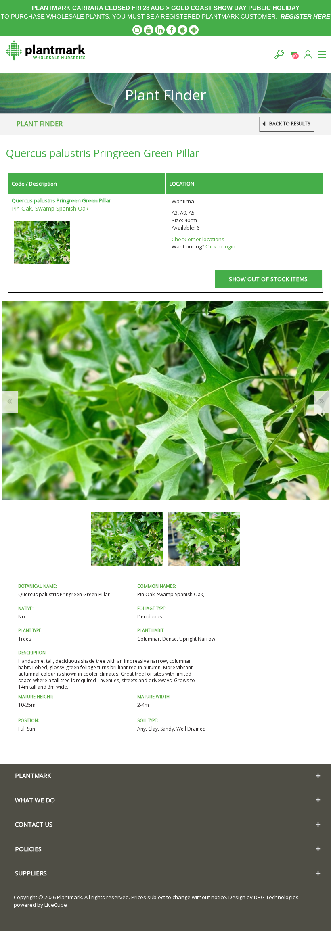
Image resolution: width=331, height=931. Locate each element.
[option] (127, 539)
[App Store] (182, 30)
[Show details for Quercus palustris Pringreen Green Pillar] (42, 242)
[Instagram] (137, 30)
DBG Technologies (276, 897)
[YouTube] (148, 30)
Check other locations (198, 239)
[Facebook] (171, 30)
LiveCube (55, 904)
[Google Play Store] (194, 30)
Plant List (294, 54)
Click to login (220, 246)
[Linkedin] (160, 30)
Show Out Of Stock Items (268, 279)
